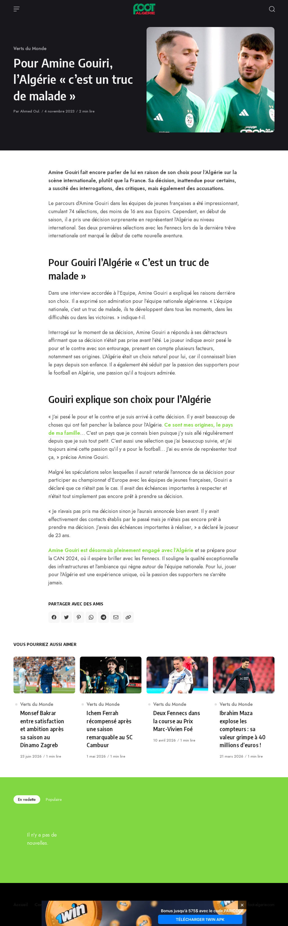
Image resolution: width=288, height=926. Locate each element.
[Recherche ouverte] (272, 9)
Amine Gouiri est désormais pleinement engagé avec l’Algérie (121, 550)
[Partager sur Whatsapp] (91, 617)
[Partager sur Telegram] (103, 617)
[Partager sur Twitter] (66, 617)
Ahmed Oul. (30, 111)
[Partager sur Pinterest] (78, 617)
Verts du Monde (30, 48)
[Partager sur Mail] (116, 617)
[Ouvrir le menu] (16, 9)
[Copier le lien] (128, 617)
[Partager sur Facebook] (54, 617)
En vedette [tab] (27, 799)
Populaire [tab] (54, 799)
